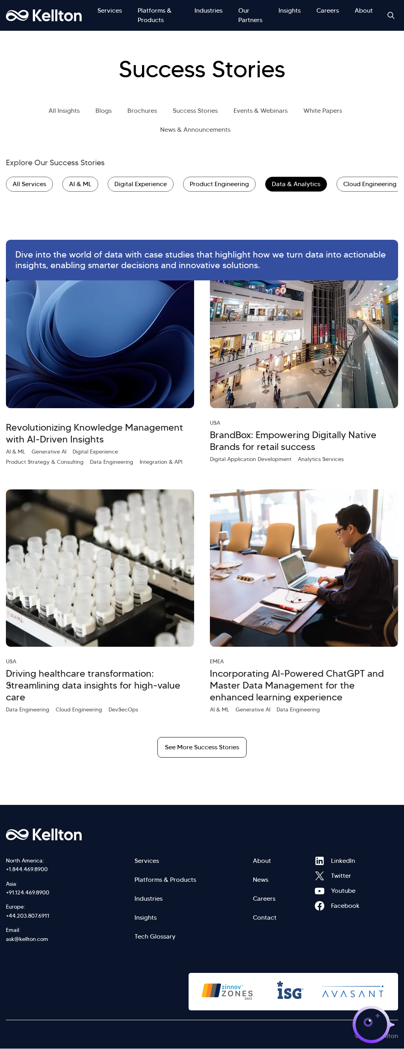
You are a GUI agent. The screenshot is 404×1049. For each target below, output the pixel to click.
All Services (29, 184)
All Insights (64, 110)
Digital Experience (140, 184)
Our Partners (250, 15)
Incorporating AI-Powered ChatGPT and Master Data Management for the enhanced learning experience (297, 685)
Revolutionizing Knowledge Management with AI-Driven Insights (94, 433)
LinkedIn (319, 861)
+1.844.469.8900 (27, 869)
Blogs (103, 110)
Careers (327, 10)
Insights (290, 10)
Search (391, 15)
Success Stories (195, 110)
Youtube (319, 891)
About (364, 10)
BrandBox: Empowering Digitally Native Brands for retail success (293, 441)
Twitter (319, 876)
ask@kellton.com (27, 939)
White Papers (322, 110)
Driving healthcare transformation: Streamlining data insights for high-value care (93, 685)
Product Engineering (219, 184)
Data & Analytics (296, 184)
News (260, 879)
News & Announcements (195, 129)
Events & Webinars (261, 110)
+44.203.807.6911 (27, 915)
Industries (209, 10)
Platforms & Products (155, 15)
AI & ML (80, 184)
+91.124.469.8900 (27, 892)
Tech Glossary (155, 936)
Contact (265, 917)
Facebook (319, 906)
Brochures (142, 110)
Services (109, 10)
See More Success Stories (202, 747)
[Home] (44, 15)
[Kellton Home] (70, 834)
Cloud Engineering (370, 184)
